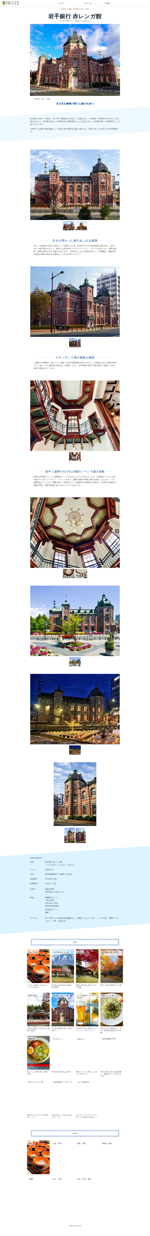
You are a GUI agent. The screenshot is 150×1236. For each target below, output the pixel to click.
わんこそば (32, 952)
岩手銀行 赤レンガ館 (81, 9)
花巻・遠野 (81, 1143)
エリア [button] (62, 3)
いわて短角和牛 (83, 1082)
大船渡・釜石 (107, 1143)
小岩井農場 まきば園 (61, 952)
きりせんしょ (58, 1039)
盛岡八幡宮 (32, 995)
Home (107, 3)
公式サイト (49, 869)
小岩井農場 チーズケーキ (63, 1082)
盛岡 (69, 9)
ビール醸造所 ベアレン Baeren (86, 996)
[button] (117, 183)
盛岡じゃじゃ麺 (108, 995)
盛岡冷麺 (31, 1039)
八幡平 (31, 1179)
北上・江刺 (57, 1179)
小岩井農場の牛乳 (109, 1039)
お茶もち (80, 1039)
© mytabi (78, 1226)
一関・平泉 (57, 1143)
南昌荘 (79, 952)
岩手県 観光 (72, 1226)
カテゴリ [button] (88, 3)
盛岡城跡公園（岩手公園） (110, 953)
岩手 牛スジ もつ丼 (35, 1082)
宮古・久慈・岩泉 (84, 1179)
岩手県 (63, 9)
